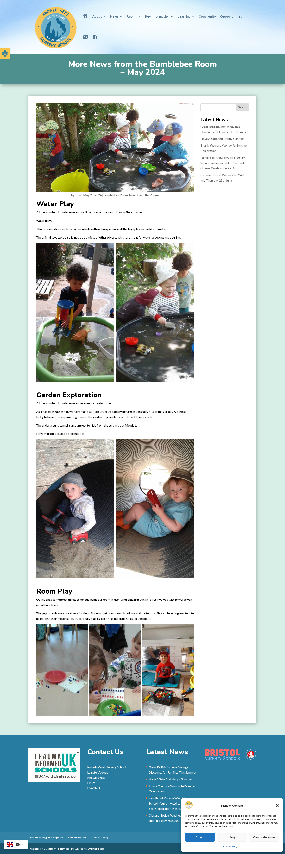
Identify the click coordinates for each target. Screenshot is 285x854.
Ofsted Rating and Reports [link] (45, 837)
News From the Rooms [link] (144, 195)
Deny (232, 837)
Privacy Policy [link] (99, 837)
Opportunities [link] (231, 16)
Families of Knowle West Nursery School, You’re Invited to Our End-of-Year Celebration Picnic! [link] (222, 163)
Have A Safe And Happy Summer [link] (222, 138)
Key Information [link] (157, 16)
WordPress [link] (96, 848)
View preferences (264, 837)
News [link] (114, 16)
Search (242, 107)
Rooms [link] (132, 16)
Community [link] (207, 16)
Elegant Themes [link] (57, 848)
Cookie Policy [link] (230, 846)
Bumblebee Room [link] (116, 195)
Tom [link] (78, 195)
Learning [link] (184, 16)
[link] (5, 53)
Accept (200, 837)
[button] (277, 805)
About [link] (97, 16)
